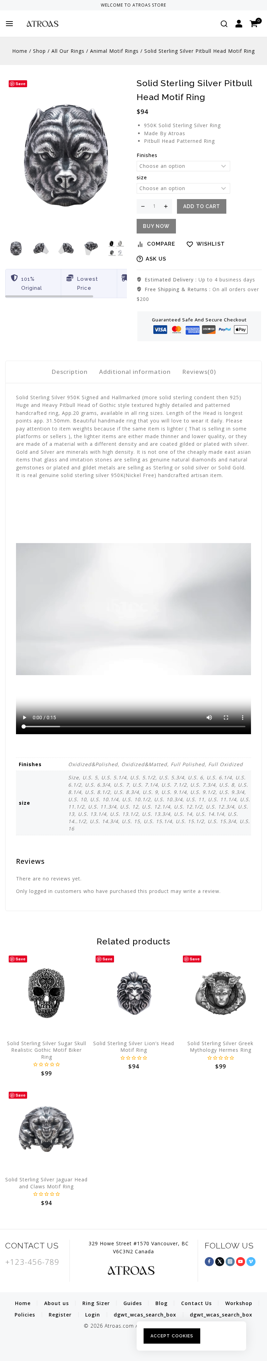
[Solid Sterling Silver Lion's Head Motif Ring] (133, 993)
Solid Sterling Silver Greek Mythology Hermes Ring (220, 1046)
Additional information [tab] (135, 372)
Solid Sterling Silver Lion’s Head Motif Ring (133, 1046)
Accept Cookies (172, 1336)
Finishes (147, 155)
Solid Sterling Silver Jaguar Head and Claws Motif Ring (46, 1183)
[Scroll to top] (251, 1324)
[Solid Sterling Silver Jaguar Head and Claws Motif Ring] (46, 1129)
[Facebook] (209, 1261)
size (142, 177)
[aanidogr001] (66, 155)
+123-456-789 (32, 1261)
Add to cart (201, 206)
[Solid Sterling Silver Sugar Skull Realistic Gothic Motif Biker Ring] (46, 993)
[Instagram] (230, 1261)
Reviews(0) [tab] (199, 372)
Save (21, 83)
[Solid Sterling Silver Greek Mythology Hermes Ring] (220, 993)
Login (92, 1314)
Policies (25, 1314)
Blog (161, 1303)
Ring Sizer (96, 1303)
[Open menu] (9, 23)
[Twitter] (219, 1261)
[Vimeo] (251, 1261)
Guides (132, 1303)
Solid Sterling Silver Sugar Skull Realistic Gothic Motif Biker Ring (46, 1050)
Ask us (156, 259)
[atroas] (55, 23)
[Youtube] (240, 1261)
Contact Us (196, 1303)
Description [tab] (69, 372)
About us (56, 1303)
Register (60, 1314)
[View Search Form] (224, 24)
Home (23, 1303)
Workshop (238, 1303)
